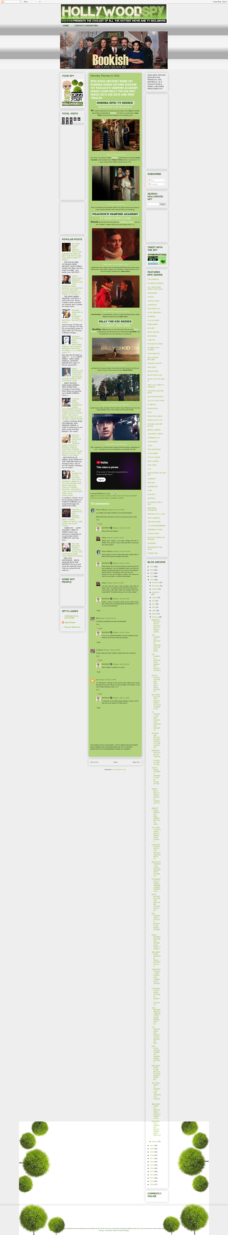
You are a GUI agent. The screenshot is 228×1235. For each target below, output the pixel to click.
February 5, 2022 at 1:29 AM (115, 538)
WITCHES (151, 483)
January (155, 1141)
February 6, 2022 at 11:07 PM (107, 680)
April (154, 610)
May (154, 607)
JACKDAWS (151, 543)
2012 (152, 1175)
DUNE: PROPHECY (154, 312)
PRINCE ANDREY (154, 430)
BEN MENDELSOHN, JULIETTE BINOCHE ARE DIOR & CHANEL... (156, 922)
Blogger (126, 1230)
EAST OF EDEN (153, 320)
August (154, 597)
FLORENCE (151, 404)
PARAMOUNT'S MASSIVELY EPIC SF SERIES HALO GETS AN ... (156, 1129)
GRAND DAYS (152, 408)
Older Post (136, 762)
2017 (152, 1158)
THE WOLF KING (154, 522)
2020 (152, 1149)
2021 (152, 1145)
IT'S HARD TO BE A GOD (155, 503)
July (153, 601)
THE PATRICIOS (153, 353)
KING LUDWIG (153, 461)
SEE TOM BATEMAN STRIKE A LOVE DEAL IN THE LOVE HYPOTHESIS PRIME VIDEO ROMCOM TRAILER (72, 550)
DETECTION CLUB (154, 375)
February (155, 617)
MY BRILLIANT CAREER (153, 348)
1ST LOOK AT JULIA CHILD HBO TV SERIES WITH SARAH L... (156, 834)
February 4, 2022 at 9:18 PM (116, 510)
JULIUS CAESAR (153, 457)
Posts (152, 180)
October (155, 589)
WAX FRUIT (151, 367)
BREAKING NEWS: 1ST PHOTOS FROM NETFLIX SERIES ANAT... (156, 1111)
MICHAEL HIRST (103, 498)
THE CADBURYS (153, 518)
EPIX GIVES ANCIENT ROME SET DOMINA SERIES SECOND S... (156, 1054)
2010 (152, 1181)
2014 (152, 1168)
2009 (152, 1184)
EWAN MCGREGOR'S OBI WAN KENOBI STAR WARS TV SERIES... (156, 942)
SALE (149, 412)
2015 (152, 1165)
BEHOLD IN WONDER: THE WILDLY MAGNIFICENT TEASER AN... (156, 869)
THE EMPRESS (153, 279)
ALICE (149, 445)
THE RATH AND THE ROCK (155, 392)
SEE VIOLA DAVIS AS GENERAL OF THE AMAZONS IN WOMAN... (156, 1092)
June (154, 604)
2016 (152, 1161)
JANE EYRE (151, 465)
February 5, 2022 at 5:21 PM (115, 583)
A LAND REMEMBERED (156, 525)
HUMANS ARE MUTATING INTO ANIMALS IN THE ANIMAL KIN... (156, 740)
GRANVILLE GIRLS (154, 416)
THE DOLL (151, 494)
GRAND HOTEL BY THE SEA (156, 474)
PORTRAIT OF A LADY (156, 514)
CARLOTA (151, 340)
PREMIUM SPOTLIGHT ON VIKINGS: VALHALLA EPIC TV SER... (156, 757)
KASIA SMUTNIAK (122, 496)
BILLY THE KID (100, 496)
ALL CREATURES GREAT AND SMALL (155, 288)
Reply (98, 520)
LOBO (149, 490)
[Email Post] (114, 493)
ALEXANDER (152, 453)
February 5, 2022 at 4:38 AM (122, 551)
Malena (104, 538)
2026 (152, 566)
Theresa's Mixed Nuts (72, 627)
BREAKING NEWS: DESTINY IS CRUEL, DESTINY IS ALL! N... (156, 959)
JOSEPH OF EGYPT (154, 363)
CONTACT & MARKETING (86, 26)
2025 (152, 570)
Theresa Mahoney (101, 510)
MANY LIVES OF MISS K (156, 380)
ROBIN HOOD (152, 324)
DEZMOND (105, 528)
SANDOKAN (152, 305)
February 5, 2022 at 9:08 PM (121, 664)
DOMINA (109, 496)
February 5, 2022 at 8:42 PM (112, 650)
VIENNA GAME (153, 301)
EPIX (114, 496)
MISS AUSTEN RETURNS (152, 358)
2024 (152, 573)
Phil (97, 618)
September (155, 592)
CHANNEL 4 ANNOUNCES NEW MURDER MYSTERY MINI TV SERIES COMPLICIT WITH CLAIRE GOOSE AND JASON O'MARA (72, 517)
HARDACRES (152, 293)
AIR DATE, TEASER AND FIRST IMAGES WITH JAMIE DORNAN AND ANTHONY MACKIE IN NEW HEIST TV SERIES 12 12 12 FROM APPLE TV (72, 344)
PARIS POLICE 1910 (154, 420)
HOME (66, 26)
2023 (152, 576)
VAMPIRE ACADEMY (117, 498)
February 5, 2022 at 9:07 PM (121, 599)
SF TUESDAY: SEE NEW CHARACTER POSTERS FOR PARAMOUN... (156, 721)
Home (116, 762)
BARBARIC (151, 316)
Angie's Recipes (70, 622)
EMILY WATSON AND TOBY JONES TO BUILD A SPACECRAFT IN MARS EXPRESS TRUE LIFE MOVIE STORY (72, 375)
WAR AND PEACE (154, 449)
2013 (152, 1171)
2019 (152, 1152)
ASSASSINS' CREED (155, 434)
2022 (152, 580)
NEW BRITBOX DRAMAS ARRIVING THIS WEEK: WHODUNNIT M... (156, 1016)
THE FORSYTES (153, 308)
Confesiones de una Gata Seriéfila (71, 617)
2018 (152, 1155)
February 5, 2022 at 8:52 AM (107, 618)
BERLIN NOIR (152, 371)
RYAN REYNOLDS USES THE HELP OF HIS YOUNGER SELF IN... (156, 902)
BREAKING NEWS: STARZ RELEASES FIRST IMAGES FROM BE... (156, 1072)
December (155, 582)
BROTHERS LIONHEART (152, 509)
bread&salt (99, 650)
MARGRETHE (152, 486)
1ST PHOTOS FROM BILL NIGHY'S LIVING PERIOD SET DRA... (156, 1035)
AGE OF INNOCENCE (155, 396)
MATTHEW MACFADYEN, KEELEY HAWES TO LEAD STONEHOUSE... (156, 702)
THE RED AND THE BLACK (154, 425)
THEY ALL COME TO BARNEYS (155, 386)
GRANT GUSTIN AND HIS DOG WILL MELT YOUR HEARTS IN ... (156, 683)
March (154, 614)
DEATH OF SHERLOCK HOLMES (156, 538)
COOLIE (150, 297)
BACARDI (151, 328)
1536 (149, 469)
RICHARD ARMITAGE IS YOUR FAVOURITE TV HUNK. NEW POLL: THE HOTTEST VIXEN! (72, 316)
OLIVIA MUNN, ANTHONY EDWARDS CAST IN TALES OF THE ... (156, 777)
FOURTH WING (153, 533)
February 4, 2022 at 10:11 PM (121, 528)
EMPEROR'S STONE (154, 529)
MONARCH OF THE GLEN (154, 548)
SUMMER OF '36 (153, 438)
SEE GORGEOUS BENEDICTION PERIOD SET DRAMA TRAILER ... (156, 663)
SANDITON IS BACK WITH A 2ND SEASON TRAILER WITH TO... (156, 852)
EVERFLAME (152, 553)
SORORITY (151, 479)
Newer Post (94, 762)
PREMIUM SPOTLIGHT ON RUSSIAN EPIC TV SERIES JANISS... (156, 626)
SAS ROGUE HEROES (155, 283)
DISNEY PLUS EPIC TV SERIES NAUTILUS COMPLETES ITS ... (156, 797)
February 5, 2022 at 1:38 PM (121, 563)
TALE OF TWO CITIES (155, 400)
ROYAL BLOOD (153, 332)
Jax (97, 680)
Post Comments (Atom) (119, 769)
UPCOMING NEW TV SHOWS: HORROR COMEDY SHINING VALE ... (156, 885)
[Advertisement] (71, 161)
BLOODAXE (152, 336)
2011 (152, 1178)
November (156, 586)
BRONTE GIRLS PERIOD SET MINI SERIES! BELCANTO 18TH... (156, 816)
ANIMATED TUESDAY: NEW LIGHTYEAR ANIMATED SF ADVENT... (156, 977)
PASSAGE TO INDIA (155, 344)
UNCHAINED (152, 441)
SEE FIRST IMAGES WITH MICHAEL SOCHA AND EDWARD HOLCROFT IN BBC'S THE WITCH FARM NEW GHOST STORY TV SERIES (71, 252)
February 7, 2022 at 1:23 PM (121, 698)
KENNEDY (151, 498)
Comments (154, 184)
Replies (100, 524)
